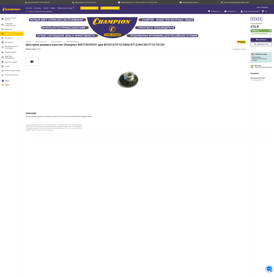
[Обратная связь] (269, 269)
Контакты (29, 8)
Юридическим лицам (65, 8)
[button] (32, 55)
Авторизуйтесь (256, 57)
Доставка (37, 8)
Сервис (52, 8)
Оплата (45, 8)
